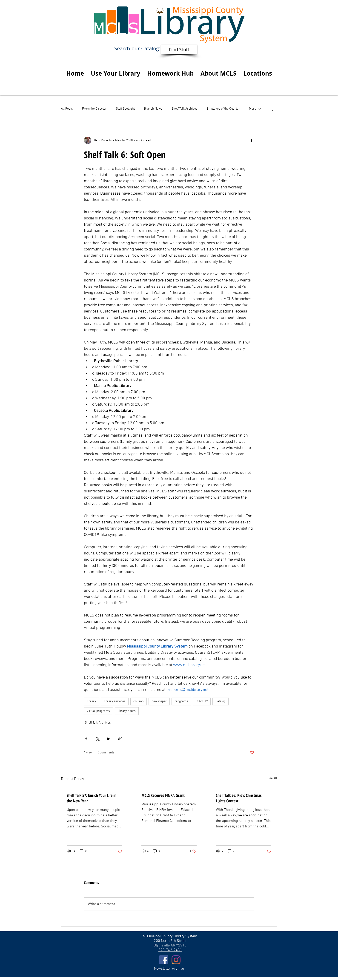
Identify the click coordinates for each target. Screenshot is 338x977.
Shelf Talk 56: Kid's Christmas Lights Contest (239, 798)
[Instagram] (176, 959)
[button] (115, 73)
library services (115, 701)
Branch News (153, 109)
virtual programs (98, 711)
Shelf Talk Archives (185, 109)
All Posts (67, 109)
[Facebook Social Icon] (163, 959)
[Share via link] (120, 738)
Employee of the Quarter (223, 109)
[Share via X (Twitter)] (97, 738)
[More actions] (251, 140)
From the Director (94, 109)
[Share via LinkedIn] (108, 738)
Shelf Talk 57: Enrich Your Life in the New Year (91, 798)
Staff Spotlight (125, 109)
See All (272, 778)
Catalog (220, 701)
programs (181, 701)
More (252, 109)
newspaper (159, 701)
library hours (127, 711)
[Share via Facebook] (86, 738)
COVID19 (202, 701)
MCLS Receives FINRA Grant (163, 795)
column (138, 701)
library (91, 701)
